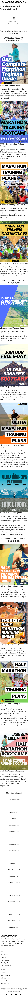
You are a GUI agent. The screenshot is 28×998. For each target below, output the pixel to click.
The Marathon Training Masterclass (14, 269)
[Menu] (25, 2)
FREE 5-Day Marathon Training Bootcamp (12, 150)
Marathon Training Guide (10, 91)
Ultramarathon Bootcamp (9, 398)
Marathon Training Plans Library (12, 210)
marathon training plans (8, 221)
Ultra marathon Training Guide (12, 333)
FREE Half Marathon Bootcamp (12, 776)
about (9, 805)
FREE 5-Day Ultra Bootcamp (11, 392)
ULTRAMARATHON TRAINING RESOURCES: (14, 287)
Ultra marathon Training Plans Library (12, 452)
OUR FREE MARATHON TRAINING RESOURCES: (14, 44)
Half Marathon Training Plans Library (11, 710)
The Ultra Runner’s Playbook (11, 518)
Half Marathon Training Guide (11, 592)
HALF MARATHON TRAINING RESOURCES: (14, 545)
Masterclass (4, 277)
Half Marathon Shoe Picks (10, 650)
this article (6, 99)
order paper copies (16, 805)
